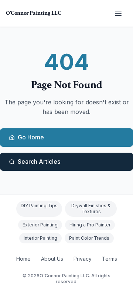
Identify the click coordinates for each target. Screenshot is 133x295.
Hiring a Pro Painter (89, 225)
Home (23, 259)
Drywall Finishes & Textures (90, 208)
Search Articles (39, 161)
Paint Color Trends (89, 238)
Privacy (83, 259)
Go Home (31, 137)
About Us (52, 259)
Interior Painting (40, 238)
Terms (109, 259)
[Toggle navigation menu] (118, 13)
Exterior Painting (40, 225)
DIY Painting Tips (39, 205)
